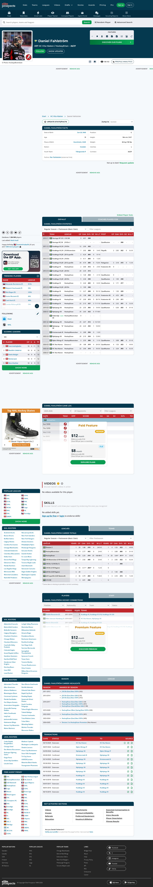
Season (65, 679)
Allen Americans (9, 687)
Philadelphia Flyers (28, 545)
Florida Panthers (9, 566)
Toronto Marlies (27, 662)
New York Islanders (28, 536)
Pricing (103, 5)
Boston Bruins (9, 536)
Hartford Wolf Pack (10, 659)
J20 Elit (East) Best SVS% (70, 698)
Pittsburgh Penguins (29, 548)
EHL (8, 798)
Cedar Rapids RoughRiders (8, 742)
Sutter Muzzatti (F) (12, 296)
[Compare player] (121, 36)
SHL (29, 288)
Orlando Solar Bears (28, 690)
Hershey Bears (9, 667)
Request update (127, 163)
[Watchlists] (97, 36)
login (62, 516)
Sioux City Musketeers (29, 750)
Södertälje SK (55, 317)
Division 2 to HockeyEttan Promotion (74, 722)
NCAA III (27, 813)
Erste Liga (27, 792)
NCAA (9, 507)
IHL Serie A (28, 780)
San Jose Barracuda (28, 648)
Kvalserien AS (106, 267)
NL (25, 510)
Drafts (67, 5)
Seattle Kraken (27, 554)
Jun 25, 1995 (81, 132)
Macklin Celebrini (14, 350)
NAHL (26, 498)
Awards (91, 5)
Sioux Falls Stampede (29, 753)
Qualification (105, 242)
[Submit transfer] (131, 36)
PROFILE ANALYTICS (123, 62)
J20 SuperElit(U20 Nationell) (55, 576)
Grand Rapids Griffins (11, 653)
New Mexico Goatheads (30, 684)
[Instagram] (11, 232)
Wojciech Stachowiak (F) (14, 288)
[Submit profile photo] (126, 36)
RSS (85, 869)
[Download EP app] (21, 261)
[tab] (62, 219)
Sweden (83, 147)
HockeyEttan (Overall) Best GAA (73, 706)
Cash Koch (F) (10, 300)
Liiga (25, 507)
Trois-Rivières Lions (28, 718)
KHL (25, 501)
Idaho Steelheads (10, 713)
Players (65, 595)
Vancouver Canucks (28, 569)
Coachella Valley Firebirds (9, 646)
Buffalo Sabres (9, 539)
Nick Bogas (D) (11, 292)
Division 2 (67, 344)
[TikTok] (19, 232)
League (111, 679)
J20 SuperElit (68, 255)
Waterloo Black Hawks (29, 762)
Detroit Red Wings (10, 560)
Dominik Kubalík (23, 244)
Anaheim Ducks (9, 533)
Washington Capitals (29, 575)
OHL (8, 513)
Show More (21, 368)
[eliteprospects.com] (8, 5)
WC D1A (9, 831)
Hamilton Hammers (10, 656)
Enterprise (87, 872)
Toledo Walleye (27, 712)
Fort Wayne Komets (10, 702)
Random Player (104, 22)
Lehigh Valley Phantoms (30, 624)
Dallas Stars (8, 557)
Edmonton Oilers (9, 563)
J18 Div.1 (67, 242)
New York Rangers (28, 539)
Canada (4, 854)
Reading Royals (27, 696)
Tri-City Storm (26, 756)
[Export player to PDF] (116, 36)
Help (85, 857)
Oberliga (9, 825)
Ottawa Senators (27, 542)
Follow (40, 51)
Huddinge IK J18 (57, 246)
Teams (34, 5)
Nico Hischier (13, 363)
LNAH (26, 816)
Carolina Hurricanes (11, 545)
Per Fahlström (55, 157)
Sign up (120, 5)
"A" (62, 326)
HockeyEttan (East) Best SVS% (72, 704)
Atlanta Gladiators (10, 690)
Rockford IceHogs (27, 642)
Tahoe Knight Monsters (30, 709)
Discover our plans (112, 42)
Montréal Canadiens (11, 575)
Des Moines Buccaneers (12, 749)
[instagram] (90, 62)
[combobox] (47, 22)
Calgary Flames (9, 542)
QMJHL (9, 516)
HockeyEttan (62, 46)
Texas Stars (26, 659)
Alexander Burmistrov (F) (14, 284)
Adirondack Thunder (11, 684)
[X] (7, 232)
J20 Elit (66, 271)
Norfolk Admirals (27, 687)
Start (44, 116)
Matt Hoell (14, 240)
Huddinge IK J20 (57, 255)
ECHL (30, 284)
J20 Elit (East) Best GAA (70, 696)
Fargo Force (8, 758)
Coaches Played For (108, 219)
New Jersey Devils (28, 533)
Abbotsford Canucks (11, 624)
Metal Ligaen (11, 795)
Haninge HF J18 (57, 242)
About (86, 854)
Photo (86, 863)
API (85, 866)
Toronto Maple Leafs (29, 563)
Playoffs (104, 250)
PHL (25, 795)
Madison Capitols (27, 741)
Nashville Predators (10, 578)
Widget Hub (88, 851)
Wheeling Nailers (27, 724)
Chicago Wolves (9, 639)
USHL (30, 292)
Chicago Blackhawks (11, 548)
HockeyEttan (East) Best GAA (72, 702)
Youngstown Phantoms (30, 765)
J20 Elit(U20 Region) (53, 572)
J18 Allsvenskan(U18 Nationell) (56, 560)
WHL (29, 300)
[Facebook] (3, 232)
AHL (29, 296)
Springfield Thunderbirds (26, 652)
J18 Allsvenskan (69, 250)
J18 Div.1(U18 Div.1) (53, 564)
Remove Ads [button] (75, 69)
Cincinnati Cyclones (10, 696)
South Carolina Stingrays (27, 705)
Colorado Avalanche (11, 551)
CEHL (26, 789)
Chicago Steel (8, 746)
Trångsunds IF (81, 152)
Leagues (45, 5)
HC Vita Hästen (46, 46)
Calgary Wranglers (10, 633)
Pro (112, 5)
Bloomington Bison (10, 693)
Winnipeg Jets (26, 578)
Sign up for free (49, 516)
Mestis (9, 792)
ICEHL (9, 834)
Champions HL (12, 801)
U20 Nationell (11, 783)
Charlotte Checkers (10, 636)
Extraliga (27, 513)
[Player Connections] (102, 36)
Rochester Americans (29, 639)
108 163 (106, 62)
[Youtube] (15, 232)
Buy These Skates (20, 445)
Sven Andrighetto (14, 346)
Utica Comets (26, 668)
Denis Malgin (13, 354)
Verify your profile (51, 832)
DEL (8, 819)
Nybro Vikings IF (57, 340)
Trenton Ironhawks (28, 715)
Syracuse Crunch (27, 656)
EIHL (25, 786)
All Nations (5, 866)
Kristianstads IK (57, 332)
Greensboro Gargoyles (11, 705)
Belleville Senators (10, 630)
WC (8, 828)
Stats (25, 5)
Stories (81, 5)
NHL (8, 495)
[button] (127, 14)
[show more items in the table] (37, 306)
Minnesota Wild (9, 572)
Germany (5, 863)
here (91, 832)
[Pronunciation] (92, 36)
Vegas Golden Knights (29, 572)
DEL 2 (9, 822)
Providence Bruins (28, 636)
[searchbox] (47, 22)
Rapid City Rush (27, 693)
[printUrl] (95, 62)
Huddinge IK (56, 267)
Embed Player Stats (125, 215)
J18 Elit (66, 246)
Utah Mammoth (27, 566)
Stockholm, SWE (80, 142)
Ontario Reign (26, 633)
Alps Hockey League (31, 777)
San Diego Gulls (27, 645)
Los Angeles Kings (10, 569)
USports (27, 819)
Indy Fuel (7, 716)
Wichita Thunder (27, 727)
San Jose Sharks (27, 551)
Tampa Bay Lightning (29, 560)
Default (62, 219)
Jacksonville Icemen (10, 719)
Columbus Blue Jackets (12, 554)
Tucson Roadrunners (29, 665)
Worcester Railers (28, 730)
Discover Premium (88, 649)
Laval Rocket (8, 673)
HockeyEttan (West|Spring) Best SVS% (75, 710)
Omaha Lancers (27, 747)
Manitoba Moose (27, 627)
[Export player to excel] (111, 36)
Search (87, 22)
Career (86, 875)
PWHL (26, 831)
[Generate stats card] (107, 36)
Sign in (129, 5)
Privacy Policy (88, 860)
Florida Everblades (10, 699)
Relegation (105, 263)
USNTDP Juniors (27, 759)
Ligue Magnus (29, 783)
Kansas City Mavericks (11, 725)
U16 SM (67, 238)
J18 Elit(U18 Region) (53, 568)
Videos (57, 5)
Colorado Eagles (9, 650)
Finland (4, 860)
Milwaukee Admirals (28, 630)
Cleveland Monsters (11, 642)
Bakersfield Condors (11, 627)
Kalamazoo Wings (10, 722)
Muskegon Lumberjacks (30, 744)
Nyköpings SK (57, 308)
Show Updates (56, 51)
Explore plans (88, 462)
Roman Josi (12, 359)
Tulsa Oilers (26, 721)
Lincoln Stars (8, 764)
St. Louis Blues (27, 557)
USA (3, 857)
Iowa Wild (7, 670)
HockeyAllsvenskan (13, 780)
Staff (111, 595)
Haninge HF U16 (57, 238)
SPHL (8, 504)
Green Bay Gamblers (11, 761)
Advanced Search (124, 22)
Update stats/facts (57, 122)
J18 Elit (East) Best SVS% (70, 691)
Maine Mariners (9, 728)
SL (7, 816)
